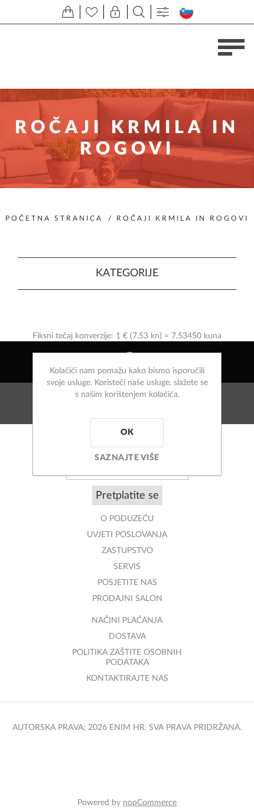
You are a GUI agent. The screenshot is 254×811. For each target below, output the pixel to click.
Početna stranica (54, 218)
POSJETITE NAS (127, 583)
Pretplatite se (127, 495)
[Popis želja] (91, 12)
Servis (127, 567)
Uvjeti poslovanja (127, 535)
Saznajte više (127, 458)
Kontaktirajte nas (127, 678)
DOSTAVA (127, 636)
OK (127, 432)
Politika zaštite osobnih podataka (127, 657)
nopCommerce (150, 803)
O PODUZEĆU (127, 519)
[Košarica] (68, 12)
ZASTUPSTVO (127, 551)
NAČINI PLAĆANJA (127, 620)
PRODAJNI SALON (127, 598)
